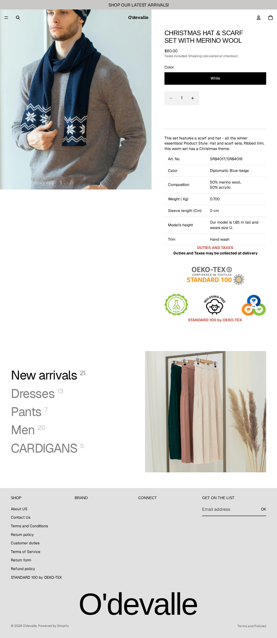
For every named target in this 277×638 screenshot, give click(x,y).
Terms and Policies (252, 626)
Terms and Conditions (29, 526)
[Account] (259, 18)
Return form (21, 560)
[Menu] (6, 17)
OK (263, 509)
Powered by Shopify (53, 626)
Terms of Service (25, 551)
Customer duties (25, 543)
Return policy (22, 534)
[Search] (18, 18)
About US (19, 508)
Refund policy (23, 568)
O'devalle (30, 626)
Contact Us (20, 517)
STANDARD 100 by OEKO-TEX (36, 577)
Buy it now (215, 115)
